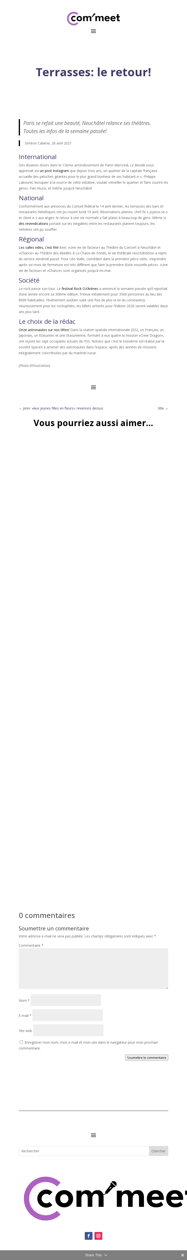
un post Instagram (54, 170)
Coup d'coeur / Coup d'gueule (47, 727)
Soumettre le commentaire (146, 1057)
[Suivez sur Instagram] (98, 1236)
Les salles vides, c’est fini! (38, 247)
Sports (29, 579)
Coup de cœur (83, 727)
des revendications (33, 223)
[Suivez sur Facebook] (89, 1236)
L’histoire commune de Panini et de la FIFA (68, 572)
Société (29, 874)
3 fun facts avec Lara (45, 867)
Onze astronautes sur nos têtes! (44, 329)
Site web (25, 1030)
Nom (24, 1000)
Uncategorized (47, 579)
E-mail (25, 1015)
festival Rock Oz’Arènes (80, 288)
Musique (103, 727)
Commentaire (31, 945)
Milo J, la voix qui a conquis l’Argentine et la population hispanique (93, 720)
